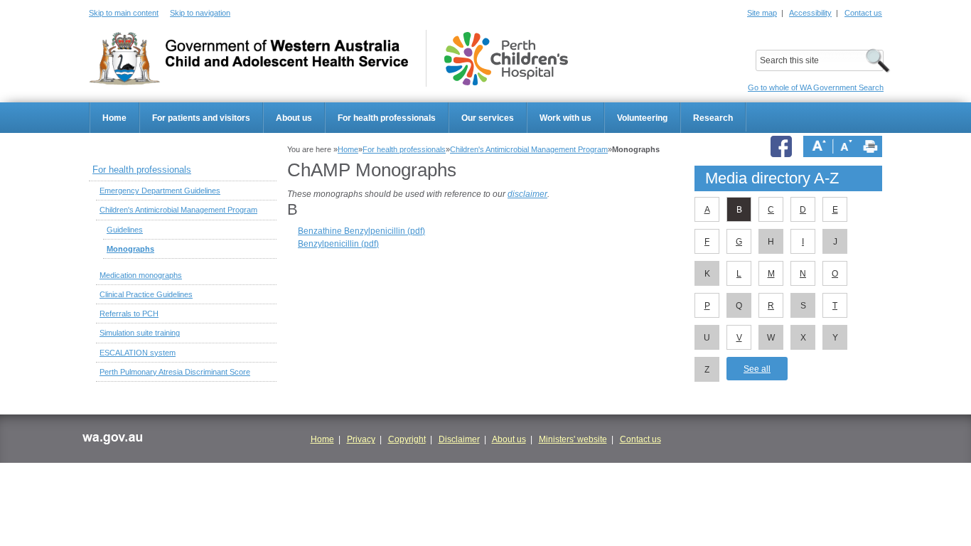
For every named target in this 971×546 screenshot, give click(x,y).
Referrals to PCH (129, 313)
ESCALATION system (138, 352)
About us (294, 118)
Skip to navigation (200, 13)
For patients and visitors (201, 118)
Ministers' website (573, 439)
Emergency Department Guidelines (160, 190)
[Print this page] (870, 146)
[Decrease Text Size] (846, 146)
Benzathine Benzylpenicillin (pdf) (361, 231)
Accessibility (810, 13)
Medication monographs (141, 275)
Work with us (565, 118)
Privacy (361, 439)
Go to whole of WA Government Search (816, 87)
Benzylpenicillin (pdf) (338, 244)
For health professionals (387, 118)
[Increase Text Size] (819, 146)
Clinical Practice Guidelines (146, 294)
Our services (487, 118)
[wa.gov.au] (112, 440)
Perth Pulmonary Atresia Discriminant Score (175, 372)
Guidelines (125, 229)
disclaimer (527, 194)
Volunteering (642, 118)
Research (713, 118)
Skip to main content (124, 13)
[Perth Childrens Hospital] (506, 58)
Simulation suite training (140, 332)
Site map (762, 13)
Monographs (130, 249)
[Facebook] (783, 146)
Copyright (407, 439)
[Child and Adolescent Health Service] (248, 58)
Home (114, 118)
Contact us (863, 13)
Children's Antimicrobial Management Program (529, 149)
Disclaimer (459, 439)
